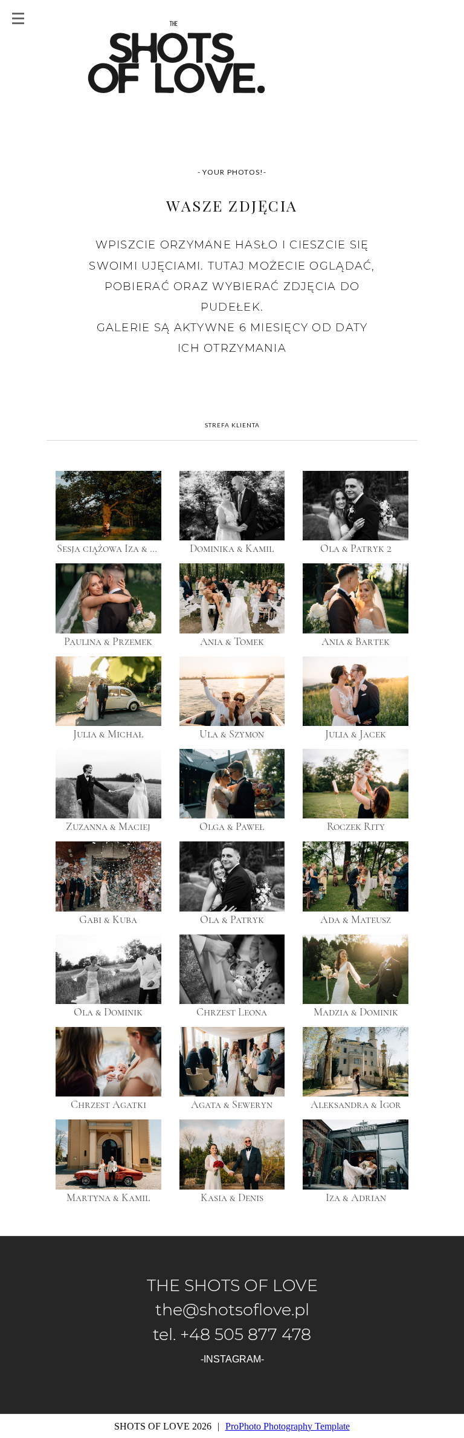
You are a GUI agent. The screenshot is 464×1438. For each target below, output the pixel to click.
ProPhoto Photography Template (287, 1426)
